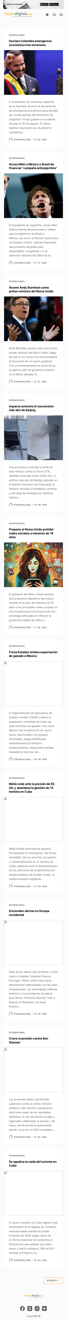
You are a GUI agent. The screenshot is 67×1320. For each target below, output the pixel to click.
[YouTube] (44, 1308)
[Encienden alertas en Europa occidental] (33, 942)
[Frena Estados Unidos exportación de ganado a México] (33, 683)
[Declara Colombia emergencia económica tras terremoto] (33, 72)
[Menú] (61, 14)
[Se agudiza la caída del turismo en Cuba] (33, 1193)
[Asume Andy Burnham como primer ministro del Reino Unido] (33, 318)
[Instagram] (37, 1308)
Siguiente (52, 1280)
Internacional (17, 35)
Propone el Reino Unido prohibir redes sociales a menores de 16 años (31, 533)
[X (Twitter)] (29, 1308)
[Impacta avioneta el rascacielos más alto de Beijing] (33, 437)
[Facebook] (22, 1308)
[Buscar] (54, 14)
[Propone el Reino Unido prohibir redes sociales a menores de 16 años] (33, 564)
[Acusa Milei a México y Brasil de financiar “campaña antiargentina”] (33, 195)
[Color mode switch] (47, 14)
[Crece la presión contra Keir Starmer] (33, 1070)
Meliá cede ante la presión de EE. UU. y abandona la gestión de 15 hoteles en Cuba (32, 787)
